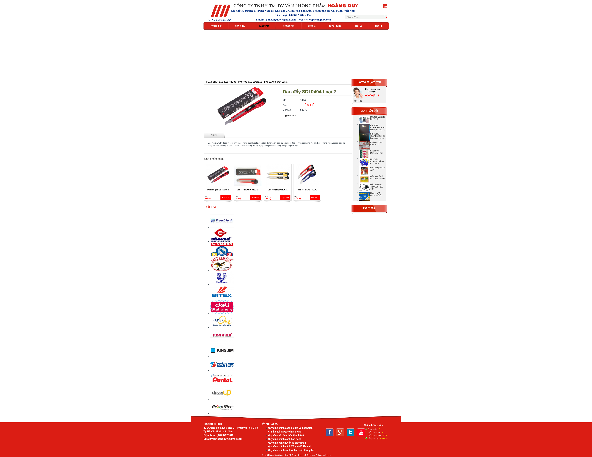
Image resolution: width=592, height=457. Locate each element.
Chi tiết (214, 135)
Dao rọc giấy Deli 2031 (278, 190)
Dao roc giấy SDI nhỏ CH (218, 190)
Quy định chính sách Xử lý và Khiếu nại (289, 446)
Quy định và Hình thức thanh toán (286, 435)
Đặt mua (291, 115)
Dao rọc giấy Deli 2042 (307, 190)
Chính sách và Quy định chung (284, 431)
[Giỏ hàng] (384, 6)
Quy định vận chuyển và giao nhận (287, 442)
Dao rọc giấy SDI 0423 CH (248, 190)
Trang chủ (211, 82)
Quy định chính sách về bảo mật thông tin (291, 450)
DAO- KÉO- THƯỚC (227, 82)
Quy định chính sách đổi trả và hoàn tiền (290, 427)
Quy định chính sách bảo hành (284, 439)
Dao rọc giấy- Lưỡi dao (250, 82)
